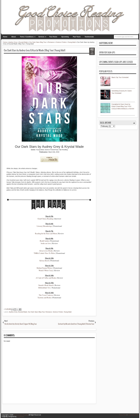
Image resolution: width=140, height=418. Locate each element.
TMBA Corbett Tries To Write (44, 253)
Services (41, 37)
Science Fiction (58, 312)
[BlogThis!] (15, 309)
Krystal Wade (22, 312)
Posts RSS (122, 415)
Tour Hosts (53, 37)
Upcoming (65, 37)
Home (5, 37)
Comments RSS (133, 415)
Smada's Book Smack (45, 285)
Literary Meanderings (44, 226)
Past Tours (77, 37)
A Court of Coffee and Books (46, 278)
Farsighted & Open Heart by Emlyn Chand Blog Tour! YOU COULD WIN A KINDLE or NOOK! (123, 106)
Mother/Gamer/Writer (44, 268)
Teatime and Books (44, 297)
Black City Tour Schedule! (120, 77)
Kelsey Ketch (44, 260)
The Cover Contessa (46, 295)
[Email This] (12, 309)
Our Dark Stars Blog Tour (36, 312)
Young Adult (67, 312)
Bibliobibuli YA (44, 287)
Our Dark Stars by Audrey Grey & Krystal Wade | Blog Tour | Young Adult (34, 50)
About (13, 37)
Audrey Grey (13, 312)
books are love (46, 243)
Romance (49, 312)
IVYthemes (20, 416)
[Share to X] (17, 309)
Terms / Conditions (27, 37)
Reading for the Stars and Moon (46, 233)
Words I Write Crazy (46, 270)
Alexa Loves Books (46, 250)
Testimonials (89, 37)
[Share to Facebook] (20, 309)
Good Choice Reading (45, 218)
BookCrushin (44, 241)
